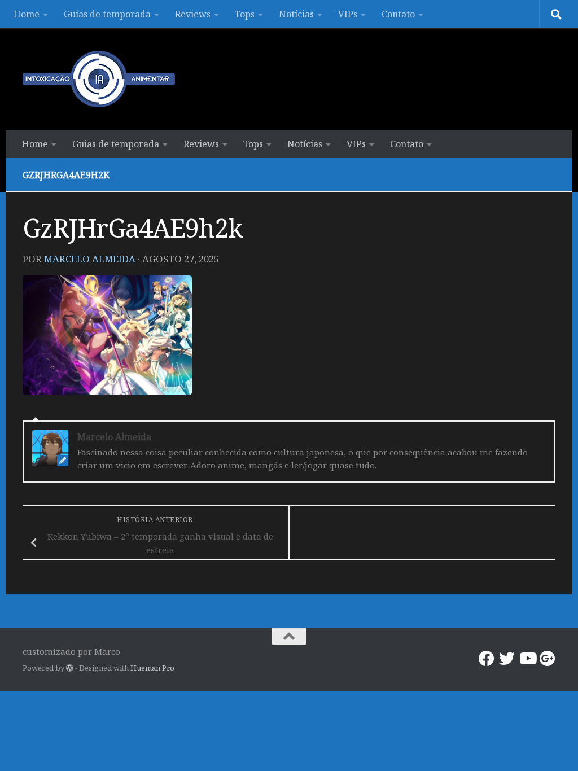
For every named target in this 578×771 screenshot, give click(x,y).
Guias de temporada (107, 14)
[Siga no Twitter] (507, 659)
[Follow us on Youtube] (527, 659)
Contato (398, 14)
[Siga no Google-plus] (547, 659)
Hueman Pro (152, 668)
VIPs (347, 14)
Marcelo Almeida (89, 258)
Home (27, 14)
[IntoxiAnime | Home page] (99, 79)
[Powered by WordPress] (69, 668)
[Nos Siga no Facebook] (486, 659)
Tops (245, 14)
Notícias (296, 14)
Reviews (193, 14)
